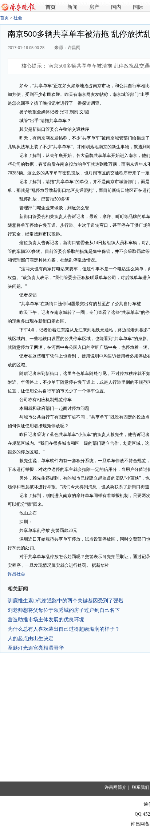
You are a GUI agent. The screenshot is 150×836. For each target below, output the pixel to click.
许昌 (12, 574)
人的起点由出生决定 (31, 638)
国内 (116, 7)
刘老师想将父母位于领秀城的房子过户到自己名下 (64, 610)
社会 (17, 17)
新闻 (72, 7)
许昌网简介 (115, 787)
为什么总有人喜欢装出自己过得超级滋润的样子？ (64, 629)
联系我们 (140, 787)
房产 (94, 7)
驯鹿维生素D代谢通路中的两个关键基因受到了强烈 (65, 600)
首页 (51, 7)
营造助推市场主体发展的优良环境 (46, 619)
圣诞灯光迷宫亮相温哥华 (36, 648)
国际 (138, 7)
